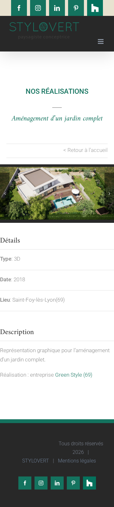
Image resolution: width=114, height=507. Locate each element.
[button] (5, 193)
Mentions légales (76, 461)
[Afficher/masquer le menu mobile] (101, 41)
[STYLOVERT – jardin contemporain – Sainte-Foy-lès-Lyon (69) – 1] (57, 193)
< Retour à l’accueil (85, 150)
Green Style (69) (73, 375)
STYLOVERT (35, 461)
